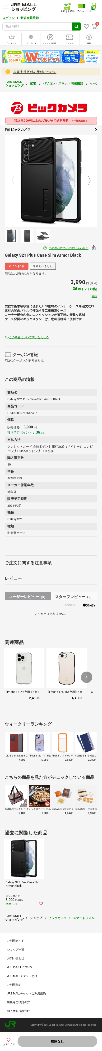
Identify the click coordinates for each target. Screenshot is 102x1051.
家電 (33, 83)
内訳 (94, 296)
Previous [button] (16, 181)
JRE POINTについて (20, 967)
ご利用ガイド (15, 940)
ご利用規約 (14, 984)
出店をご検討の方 (18, 1002)
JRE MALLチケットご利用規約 (26, 993)
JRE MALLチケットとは (22, 976)
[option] (51, 181)
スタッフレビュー (74, 596)
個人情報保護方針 (18, 1011)
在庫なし (57, 1041)
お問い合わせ (15, 958)
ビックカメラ (20, 129)
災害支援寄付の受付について (34, 72)
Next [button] (86, 181)
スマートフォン (84, 918)
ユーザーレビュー (28, 596)
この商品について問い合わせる (68, 248)
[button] (87, 677)
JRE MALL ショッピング (14, 83)
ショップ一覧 (15, 949)
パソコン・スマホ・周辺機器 (63, 83)
